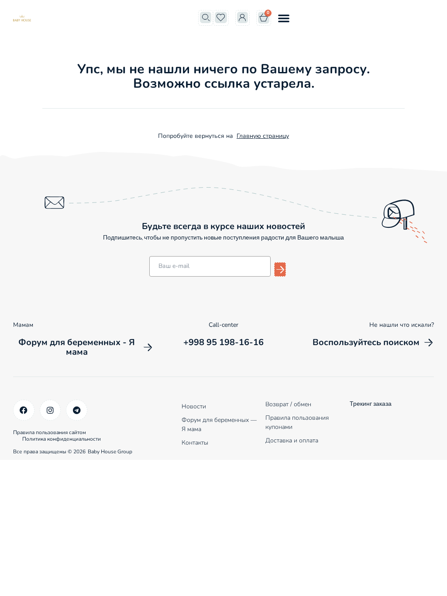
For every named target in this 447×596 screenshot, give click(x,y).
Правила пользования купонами (297, 422)
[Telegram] (76, 410)
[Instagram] (50, 410)
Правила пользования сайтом (49, 432)
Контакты (195, 442)
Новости (194, 406)
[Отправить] (280, 269)
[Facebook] (23, 410)
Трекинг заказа (371, 404)
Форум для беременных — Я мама (219, 424)
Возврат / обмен (288, 404)
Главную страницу (263, 136)
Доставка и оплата (291, 440)
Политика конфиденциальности (61, 439)
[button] (284, 18)
